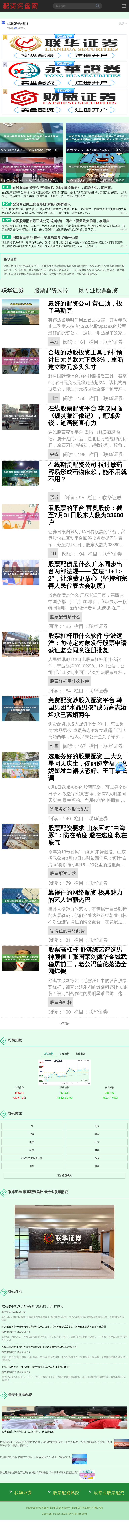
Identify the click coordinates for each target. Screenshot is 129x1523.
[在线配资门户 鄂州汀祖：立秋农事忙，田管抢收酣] (64, 1417)
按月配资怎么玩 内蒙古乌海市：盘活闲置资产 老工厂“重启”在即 (35, 1457)
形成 (54, 497)
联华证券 (23, 1492)
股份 (97, 1158)
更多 (121, 23)
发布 (97, 1134)
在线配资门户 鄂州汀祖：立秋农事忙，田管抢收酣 (28, 1431)
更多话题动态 (64, 1175)
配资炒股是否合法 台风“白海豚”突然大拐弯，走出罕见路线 (32, 150)
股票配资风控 (66, 1492)
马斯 (54, 341)
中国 (31, 1142)
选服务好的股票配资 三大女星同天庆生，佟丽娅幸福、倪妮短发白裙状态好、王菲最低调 (87, 767)
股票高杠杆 (61, 1002)
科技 (31, 1150)
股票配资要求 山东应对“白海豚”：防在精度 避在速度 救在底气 (87, 834)
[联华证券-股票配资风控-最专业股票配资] (21, 5)
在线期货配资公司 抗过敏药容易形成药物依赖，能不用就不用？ (87, 471)
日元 (54, 397)
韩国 (54, 745)
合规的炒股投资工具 (31, 1158)
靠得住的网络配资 (67, 930)
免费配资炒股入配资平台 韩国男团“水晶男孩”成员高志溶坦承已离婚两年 (87, 707)
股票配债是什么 (65, 617)
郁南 (97, 1165)
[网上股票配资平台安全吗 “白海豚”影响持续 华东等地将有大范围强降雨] (87, 1475)
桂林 (97, 1150)
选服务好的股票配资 (69, 809)
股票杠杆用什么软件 (69, 681)
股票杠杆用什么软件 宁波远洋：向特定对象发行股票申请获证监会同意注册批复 (87, 642)
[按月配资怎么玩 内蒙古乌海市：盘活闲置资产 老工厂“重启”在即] (79, 1459)
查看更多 (64, 1023)
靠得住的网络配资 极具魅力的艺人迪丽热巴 (85, 896)
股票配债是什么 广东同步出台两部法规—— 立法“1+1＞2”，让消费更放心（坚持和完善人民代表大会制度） (87, 574)
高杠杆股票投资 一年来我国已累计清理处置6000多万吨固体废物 (98, 180)
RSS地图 (86, 1507)
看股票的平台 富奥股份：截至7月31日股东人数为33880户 (85, 514)
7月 (53, 553)
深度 (31, 1134)
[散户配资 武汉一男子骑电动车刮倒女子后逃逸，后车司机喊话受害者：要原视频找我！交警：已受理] (97, 137)
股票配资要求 (63, 873)
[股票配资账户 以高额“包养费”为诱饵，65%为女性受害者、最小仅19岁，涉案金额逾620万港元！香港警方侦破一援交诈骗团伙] (121, 1444)
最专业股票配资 (109, 1492)
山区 (31, 1165)
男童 (97, 1126)
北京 (97, 1142)
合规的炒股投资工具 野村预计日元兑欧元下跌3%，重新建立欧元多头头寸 (85, 359)
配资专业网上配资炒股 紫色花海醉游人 (42, 204)
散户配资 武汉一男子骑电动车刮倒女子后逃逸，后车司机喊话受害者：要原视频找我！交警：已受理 (98, 150)
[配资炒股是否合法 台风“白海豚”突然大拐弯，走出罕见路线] (31, 137)
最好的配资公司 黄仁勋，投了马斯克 (85, 306)
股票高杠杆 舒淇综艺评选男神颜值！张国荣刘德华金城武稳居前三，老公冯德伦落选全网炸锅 (87, 960)
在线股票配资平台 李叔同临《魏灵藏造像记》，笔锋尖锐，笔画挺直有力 (67, 187)
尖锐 (54, 454)
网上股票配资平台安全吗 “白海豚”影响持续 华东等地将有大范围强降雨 (39, 1472)
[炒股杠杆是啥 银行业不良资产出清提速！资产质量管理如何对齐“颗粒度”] (31, 167)
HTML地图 (97, 1507)
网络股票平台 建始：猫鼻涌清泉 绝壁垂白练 (45, 237)
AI (32, 1126)
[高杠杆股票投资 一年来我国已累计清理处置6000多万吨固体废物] (97, 167)
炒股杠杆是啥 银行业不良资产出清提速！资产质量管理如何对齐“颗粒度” (32, 180)
